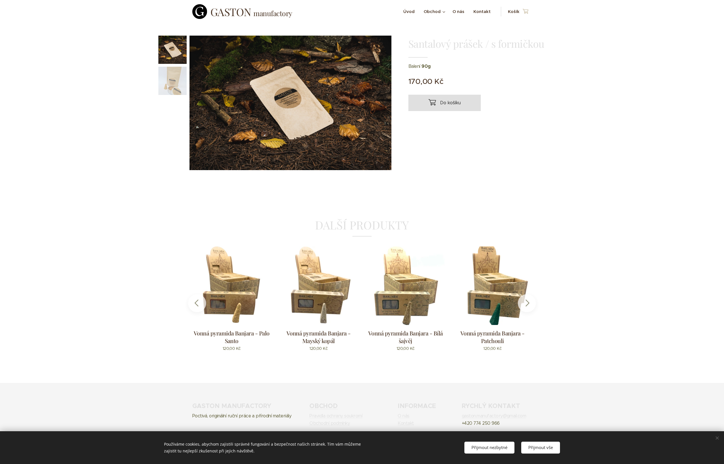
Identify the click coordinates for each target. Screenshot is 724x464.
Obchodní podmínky (329, 423)
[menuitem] (410, 12)
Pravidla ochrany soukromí (335, 416)
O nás (403, 416)
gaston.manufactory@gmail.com (494, 416)
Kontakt (406, 423)
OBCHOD (323, 406)
